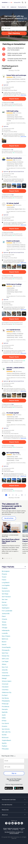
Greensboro (6, 675)
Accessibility (22, 829)
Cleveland (5, 687)
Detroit (4, 644)
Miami (4, 616)
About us (5, 815)
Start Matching (14, 33)
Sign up (14, 773)
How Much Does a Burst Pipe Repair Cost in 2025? (10, 541)
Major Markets (8, 567)
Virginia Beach (6, 740)
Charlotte (5, 673)
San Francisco (6, 596)
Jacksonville (5, 613)
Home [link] (3, 7)
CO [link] (8, 7)
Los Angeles (6, 585)
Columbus (5, 689)
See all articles (8, 518)
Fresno (4, 580)
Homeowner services (9, 799)
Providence (5, 706)
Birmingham (6, 571)
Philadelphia (6, 701)
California (9, 829)
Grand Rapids (6, 647)
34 (22, 495)
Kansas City (5, 656)
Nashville (4, 712)
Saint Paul (5, 653)
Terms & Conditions (14, 833)
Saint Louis (5, 658)
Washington (5, 608)
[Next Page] (25, 495)
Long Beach (5, 582)
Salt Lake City (6, 732)
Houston (4, 726)
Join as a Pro (17, 2)
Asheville (5, 670)
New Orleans (6, 636)
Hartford (4, 605)
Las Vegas (5, 661)
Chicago (4, 627)
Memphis (5, 709)
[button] (4, 140)
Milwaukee (5, 749)
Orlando (4, 619)
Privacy (5, 829)
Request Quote (14, 99)
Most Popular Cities (8, 756)
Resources (5, 810)
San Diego (5, 594)
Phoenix (4, 574)
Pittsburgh (5, 704)
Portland (4, 695)
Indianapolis (5, 630)
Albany (4, 664)
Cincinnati (5, 684)
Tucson (4, 577)
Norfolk (4, 735)
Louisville (5, 633)
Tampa (4, 622)
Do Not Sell (15, 829)
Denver (4, 602)
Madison (4, 746)
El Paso (4, 720)
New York (5, 667)
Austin (4, 715)
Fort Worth (5, 723)
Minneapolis (5, 650)
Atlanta (4, 625)
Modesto (5, 588)
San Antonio (6, 729)
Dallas (4, 718)
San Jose (4, 599)
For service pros (7, 804)
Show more (23, 95)
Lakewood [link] (13, 7)
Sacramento (6, 591)
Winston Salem (6, 681)
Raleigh (4, 678)
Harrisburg (5, 698)
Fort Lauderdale (7, 611)
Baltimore (5, 639)
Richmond (5, 737)
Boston (4, 642)
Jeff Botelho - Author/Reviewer (10, 535)
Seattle (4, 743)
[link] (14, 78)
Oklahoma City (6, 692)
